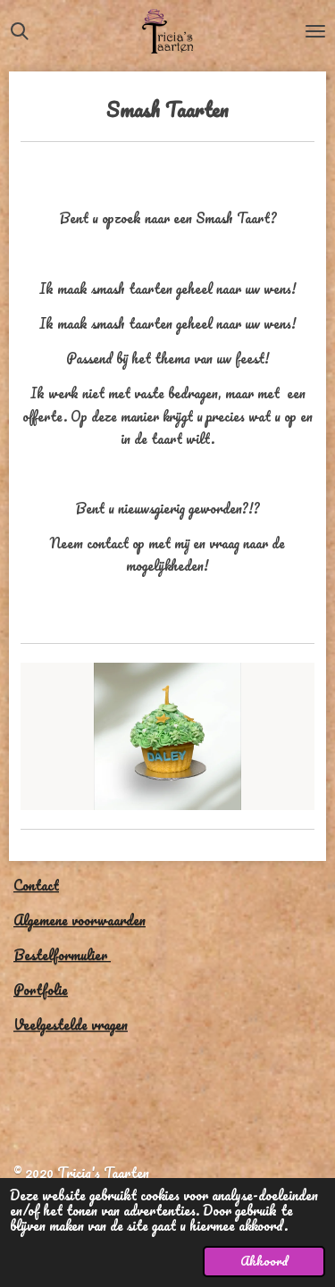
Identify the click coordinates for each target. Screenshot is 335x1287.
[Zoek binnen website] (19, 31)
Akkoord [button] (264, 1261)
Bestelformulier (62, 954)
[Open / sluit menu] (315, 31)
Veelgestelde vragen (70, 1024)
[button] (298, 678)
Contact (36, 885)
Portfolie (40, 989)
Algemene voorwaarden (79, 920)
